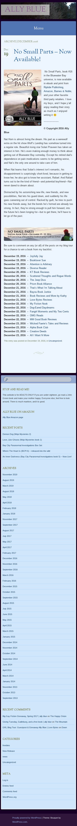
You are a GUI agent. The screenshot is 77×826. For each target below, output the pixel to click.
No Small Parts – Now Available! (43, 56)
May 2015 (7, 620)
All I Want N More (39, 335)
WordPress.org (9, 797)
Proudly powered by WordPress (26, 818)
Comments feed (10, 791)
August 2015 (8, 603)
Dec (6, 50)
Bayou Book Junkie (40, 291)
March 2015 (8, 631)
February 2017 (9, 553)
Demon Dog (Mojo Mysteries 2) (17, 434)
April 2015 (7, 625)
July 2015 (7, 609)
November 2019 (10, 474)
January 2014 (9, 681)
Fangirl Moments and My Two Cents (49, 311)
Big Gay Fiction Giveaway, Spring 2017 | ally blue (25, 716)
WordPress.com (19, 822)
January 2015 (9, 637)
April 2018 (7, 502)
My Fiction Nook (39, 303)
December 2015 (10, 586)
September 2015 (10, 597)
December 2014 (10, 642)
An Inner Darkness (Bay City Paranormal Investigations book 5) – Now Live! (37, 456)
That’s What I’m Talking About (46, 287)
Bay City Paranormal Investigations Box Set (22, 445)
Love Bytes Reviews (41, 299)
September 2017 (10, 525)
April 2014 (7, 670)
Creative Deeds (38, 331)
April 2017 (7, 547)
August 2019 (8, 480)
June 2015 (7, 614)
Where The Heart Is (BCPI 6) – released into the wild (26, 451)
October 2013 (9, 692)
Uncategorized (55, 341)
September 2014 (10, 659)
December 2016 (10, 558)
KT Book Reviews (39, 272)
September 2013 (10, 698)
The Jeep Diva (38, 280)
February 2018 (9, 508)
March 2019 (8, 486)
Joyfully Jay (36, 256)
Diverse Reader (38, 268)
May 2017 (7, 542)
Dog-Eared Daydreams (42, 307)
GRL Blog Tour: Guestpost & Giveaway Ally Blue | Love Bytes (30, 727)
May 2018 (7, 497)
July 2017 (7, 536)
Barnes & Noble (62, 91)
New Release (9, 751)
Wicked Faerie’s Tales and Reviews (49, 323)
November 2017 (10, 519)
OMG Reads (36, 315)
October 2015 (9, 592)
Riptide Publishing (53, 87)
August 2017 (8, 530)
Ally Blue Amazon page (13, 417)
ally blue (25, 9)
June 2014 (7, 664)
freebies (6, 745)
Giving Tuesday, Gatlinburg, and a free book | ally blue (27, 722)
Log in (5, 780)
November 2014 (10, 648)
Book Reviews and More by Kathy (48, 295)
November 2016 (10, 564)
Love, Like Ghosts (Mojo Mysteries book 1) (22, 440)
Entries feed (8, 786)
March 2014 (8, 676)
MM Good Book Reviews (43, 319)
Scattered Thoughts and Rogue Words (50, 276)
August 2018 (8, 491)
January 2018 (9, 514)
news (5, 756)
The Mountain (61, 722)
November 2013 (10, 687)
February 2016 (9, 581)
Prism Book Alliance (41, 283)
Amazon (48, 91)
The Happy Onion (58, 716)
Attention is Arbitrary (41, 264)
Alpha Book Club (39, 327)
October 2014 (9, 653)
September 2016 (10, 569)
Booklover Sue (38, 260)
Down (64, 727)
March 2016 (8, 575)
